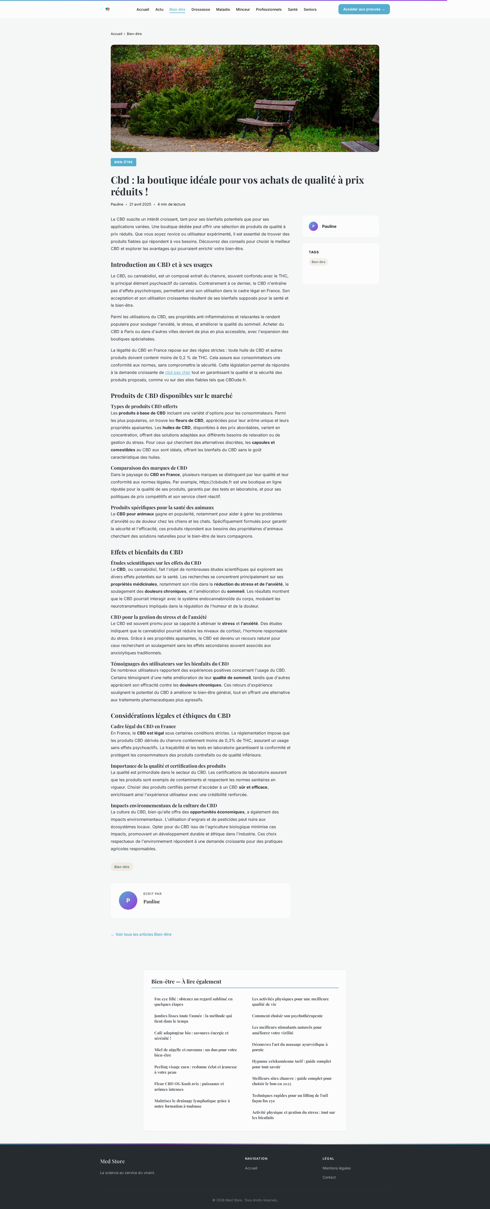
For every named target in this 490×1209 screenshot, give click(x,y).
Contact (329, 1177)
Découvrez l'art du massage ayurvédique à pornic (290, 1047)
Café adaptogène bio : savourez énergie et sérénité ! (191, 1035)
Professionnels (269, 9)
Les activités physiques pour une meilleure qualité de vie (290, 1001)
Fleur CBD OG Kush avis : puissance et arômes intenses (189, 1086)
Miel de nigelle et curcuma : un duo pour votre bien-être (195, 1052)
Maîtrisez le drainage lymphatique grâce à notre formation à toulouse (192, 1103)
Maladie (223, 9)
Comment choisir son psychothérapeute (287, 1015)
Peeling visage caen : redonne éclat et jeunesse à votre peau (195, 1069)
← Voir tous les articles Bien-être (141, 934)
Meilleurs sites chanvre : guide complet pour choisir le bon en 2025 (292, 1081)
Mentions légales (337, 1168)
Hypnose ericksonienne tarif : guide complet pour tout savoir (291, 1064)
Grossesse (200, 9)
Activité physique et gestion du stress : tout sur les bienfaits (293, 1115)
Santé (293, 9)
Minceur (243, 9)
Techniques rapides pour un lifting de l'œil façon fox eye (290, 1098)
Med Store (112, 1161)
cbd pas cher (177, 372)
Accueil (143, 9)
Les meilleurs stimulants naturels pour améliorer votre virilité (287, 1030)
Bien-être (177, 9)
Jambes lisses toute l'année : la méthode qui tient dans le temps (193, 1018)
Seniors (310, 9)
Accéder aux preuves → (364, 9)
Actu (159, 9)
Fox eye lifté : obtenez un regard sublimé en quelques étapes (193, 1001)
